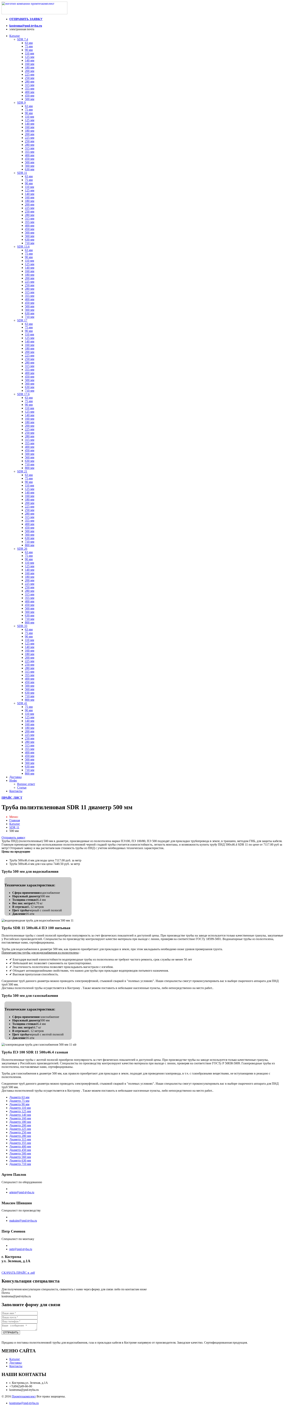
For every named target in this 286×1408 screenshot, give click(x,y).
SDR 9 (21, 102)
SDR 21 (22, 471)
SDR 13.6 (23, 246)
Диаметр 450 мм (20, 1150)
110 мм (29, 53)
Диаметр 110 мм (20, 1107)
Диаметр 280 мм (20, 1136)
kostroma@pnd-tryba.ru (25, 25)
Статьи (21, 787)
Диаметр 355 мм (20, 1143)
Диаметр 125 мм (20, 1111)
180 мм (29, 67)
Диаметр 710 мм (20, 1164)
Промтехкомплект (24, 1396)
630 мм (29, 169)
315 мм (29, 85)
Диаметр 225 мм (20, 1128)
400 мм (29, 92)
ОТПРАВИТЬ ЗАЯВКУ (26, 19)
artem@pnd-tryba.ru (21, 1192)
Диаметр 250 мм (20, 1132)
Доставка (15, 777)
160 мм (29, 64)
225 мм (29, 74)
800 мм (29, 468)
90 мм (29, 50)
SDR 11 (22, 172)
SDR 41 (22, 703)
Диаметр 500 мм (20, 1153)
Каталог (14, 35)
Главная (14, 820)
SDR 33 (22, 626)
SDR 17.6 (23, 394)
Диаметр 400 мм (20, 1146)
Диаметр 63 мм (19, 1097)
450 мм (29, 95)
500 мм (29, 99)
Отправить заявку (13, 837)
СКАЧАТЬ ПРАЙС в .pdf (18, 1272)
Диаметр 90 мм (19, 1104)
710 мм (29, 243)
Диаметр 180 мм (20, 1121)
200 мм (29, 71)
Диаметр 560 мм (20, 1157)
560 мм (29, 165)
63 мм (29, 42)
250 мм (29, 78)
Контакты (15, 791)
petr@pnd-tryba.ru (20, 1249)
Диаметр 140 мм (20, 1114)
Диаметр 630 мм (20, 1160)
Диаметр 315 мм (20, 1139)
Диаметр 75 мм (19, 1100)
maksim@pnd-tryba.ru (23, 1220)
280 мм (29, 81)
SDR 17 (22, 320)
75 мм (29, 46)
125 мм (29, 57)
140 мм (29, 60)
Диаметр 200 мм (20, 1125)
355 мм (29, 88)
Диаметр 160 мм (20, 1118)
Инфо (13, 780)
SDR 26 (22, 548)
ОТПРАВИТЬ (10, 1332)
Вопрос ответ (26, 784)
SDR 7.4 (22, 39)
